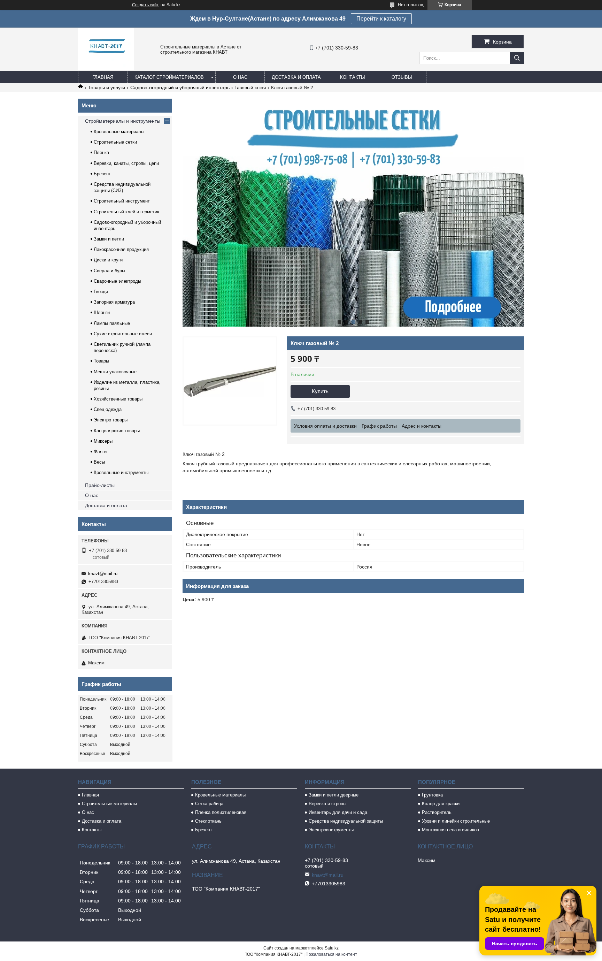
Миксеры (103, 441)
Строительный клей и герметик (126, 211)
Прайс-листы (100, 485)
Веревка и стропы (327, 803)
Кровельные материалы (119, 131)
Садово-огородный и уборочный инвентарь (180, 87)
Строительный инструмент (122, 201)
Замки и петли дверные (333, 795)
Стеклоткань (208, 821)
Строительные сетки (115, 142)
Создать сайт (145, 4)
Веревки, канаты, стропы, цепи (126, 163)
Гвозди (101, 291)
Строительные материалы (109, 803)
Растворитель (437, 812)
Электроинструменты (331, 829)
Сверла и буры (109, 270)
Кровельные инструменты (121, 472)
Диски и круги (108, 259)
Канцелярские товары (117, 430)
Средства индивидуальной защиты (346, 821)
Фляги (100, 451)
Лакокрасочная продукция (121, 249)
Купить (320, 391)
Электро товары (111, 419)
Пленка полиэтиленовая (220, 812)
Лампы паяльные (112, 323)
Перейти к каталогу (381, 19)
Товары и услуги (106, 87)
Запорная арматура (114, 302)
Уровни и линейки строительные (456, 821)
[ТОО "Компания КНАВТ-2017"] (106, 68)
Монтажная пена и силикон (450, 829)
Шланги (102, 312)
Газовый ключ (250, 87)
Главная (102, 77)
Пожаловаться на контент (331, 954)
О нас (240, 77)
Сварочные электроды (117, 281)
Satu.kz (332, 948)
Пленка (101, 152)
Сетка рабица (209, 803)
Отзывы (402, 77)
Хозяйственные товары (118, 399)
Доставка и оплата (296, 77)
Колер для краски (441, 803)
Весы (99, 462)
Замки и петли (109, 239)
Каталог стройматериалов (169, 77)
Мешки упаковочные (115, 371)
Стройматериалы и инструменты (122, 121)
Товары (101, 361)
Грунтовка (432, 795)
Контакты (352, 77)
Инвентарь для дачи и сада (338, 812)
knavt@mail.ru (102, 573)
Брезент (102, 173)
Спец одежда (108, 409)
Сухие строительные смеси (123, 333)
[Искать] (517, 58)
